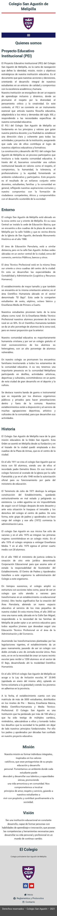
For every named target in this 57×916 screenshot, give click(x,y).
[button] (28, 35)
